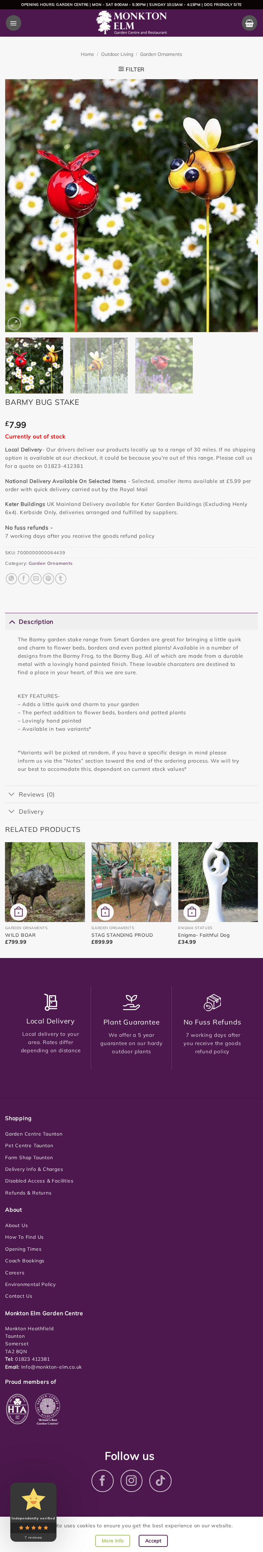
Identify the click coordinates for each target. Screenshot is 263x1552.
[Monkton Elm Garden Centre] (131, 23)
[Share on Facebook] (23, 578)
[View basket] (249, 23)
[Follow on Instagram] (132, 1481)
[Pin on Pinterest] (48, 578)
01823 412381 (31, 1359)
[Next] (244, 205)
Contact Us (19, 1296)
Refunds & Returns (28, 1193)
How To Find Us (24, 1237)
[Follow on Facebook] (102, 1481)
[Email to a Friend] (36, 578)
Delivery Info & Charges (34, 1169)
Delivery (31, 811)
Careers (15, 1273)
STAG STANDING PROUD (122, 935)
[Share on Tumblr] (60, 578)
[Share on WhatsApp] (11, 578)
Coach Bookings (25, 1261)
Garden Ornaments (161, 54)
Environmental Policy (30, 1284)
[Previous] (19, 205)
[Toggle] (11, 621)
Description (36, 621)
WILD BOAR (20, 935)
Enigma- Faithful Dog (204, 935)
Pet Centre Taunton (29, 1145)
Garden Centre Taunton (34, 1134)
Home (87, 54)
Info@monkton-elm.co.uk (51, 1367)
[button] (13, 23)
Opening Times (23, 1249)
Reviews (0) (37, 794)
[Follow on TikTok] (160, 1481)
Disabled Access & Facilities (39, 1181)
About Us (16, 1225)
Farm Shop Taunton (29, 1157)
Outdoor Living (117, 54)
